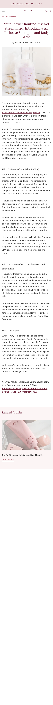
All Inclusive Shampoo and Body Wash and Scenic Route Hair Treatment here (24, 390)
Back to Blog (11, 17)
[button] (46, 10)
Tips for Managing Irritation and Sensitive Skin (22, 455)
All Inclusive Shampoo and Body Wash (21, 112)
